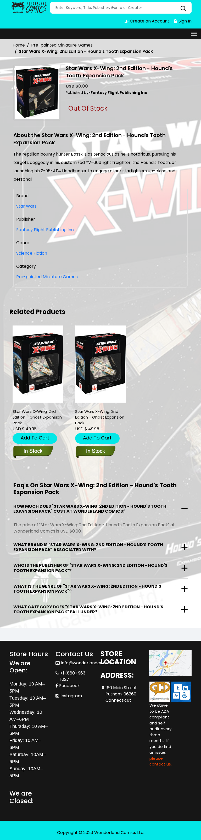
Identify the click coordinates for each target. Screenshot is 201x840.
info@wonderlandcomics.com (91, 663)
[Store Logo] (29, 8)
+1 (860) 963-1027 (74, 676)
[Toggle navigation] (194, 34)
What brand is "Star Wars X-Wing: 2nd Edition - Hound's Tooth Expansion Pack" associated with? (88, 547)
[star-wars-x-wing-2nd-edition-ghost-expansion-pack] (38, 364)
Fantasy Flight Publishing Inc (45, 230)
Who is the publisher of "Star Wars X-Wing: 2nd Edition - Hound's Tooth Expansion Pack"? (90, 567)
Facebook (69, 686)
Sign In (184, 21)
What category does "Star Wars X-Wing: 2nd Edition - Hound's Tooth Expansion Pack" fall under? (88, 609)
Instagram (71, 696)
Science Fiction (31, 253)
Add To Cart (35, 438)
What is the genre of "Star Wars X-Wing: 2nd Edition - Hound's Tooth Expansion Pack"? (87, 588)
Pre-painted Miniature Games (62, 45)
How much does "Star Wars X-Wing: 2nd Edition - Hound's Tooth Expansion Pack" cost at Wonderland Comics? (89, 508)
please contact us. (160, 761)
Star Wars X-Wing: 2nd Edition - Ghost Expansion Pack (37, 417)
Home (19, 45)
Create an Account (149, 21)
